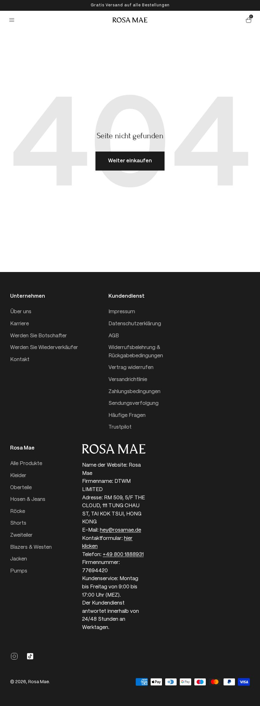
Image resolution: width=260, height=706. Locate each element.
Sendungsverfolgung (133, 403)
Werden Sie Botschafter (38, 336)
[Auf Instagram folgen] (14, 659)
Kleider (18, 475)
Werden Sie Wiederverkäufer (44, 347)
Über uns (20, 311)
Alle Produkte (26, 463)
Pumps (18, 571)
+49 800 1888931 (123, 554)
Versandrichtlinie (127, 379)
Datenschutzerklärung (134, 323)
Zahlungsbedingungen (134, 391)
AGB (113, 336)
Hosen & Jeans (27, 499)
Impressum (121, 311)
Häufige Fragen (127, 415)
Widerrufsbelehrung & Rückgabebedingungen (135, 351)
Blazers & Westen (31, 547)
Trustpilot (120, 427)
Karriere (19, 323)
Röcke (17, 511)
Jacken (18, 559)
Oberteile (21, 487)
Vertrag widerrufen (130, 367)
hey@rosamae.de (120, 530)
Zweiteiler (21, 535)
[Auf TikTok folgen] (30, 659)
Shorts (18, 523)
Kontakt (19, 359)
